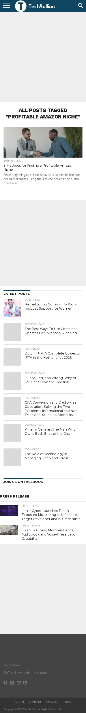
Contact (35, 701)
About (19, 701)
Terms (66, 701)
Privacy (51, 701)
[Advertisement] (43, 56)
